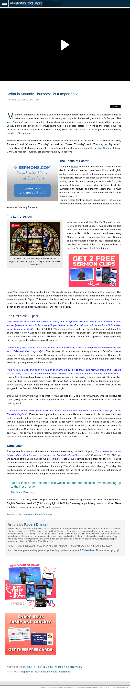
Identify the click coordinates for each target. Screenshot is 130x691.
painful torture (14, 384)
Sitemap (95, 687)
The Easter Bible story (23, 492)
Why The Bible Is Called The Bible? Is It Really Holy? (55, 666)
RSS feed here (87, 550)
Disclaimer (116, 687)
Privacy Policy (105, 687)
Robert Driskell (18, 99)
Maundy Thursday (43, 514)
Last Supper (104, 148)
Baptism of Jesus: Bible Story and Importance (45, 671)
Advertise (124, 687)
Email (38, 99)
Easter (74, 166)
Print (32, 99)
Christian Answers (26, 514)
